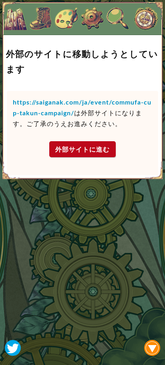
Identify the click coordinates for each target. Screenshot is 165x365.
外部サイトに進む (82, 149)
